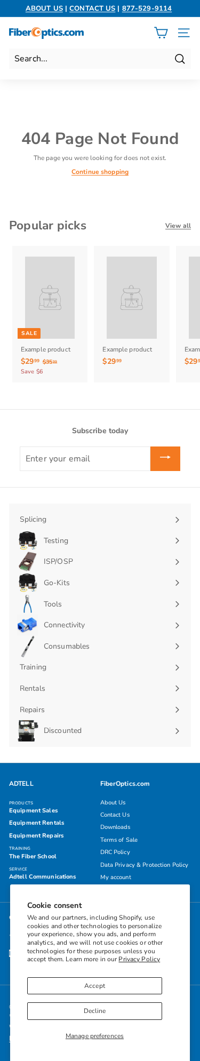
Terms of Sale (119, 840)
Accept (94, 986)
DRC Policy (115, 852)
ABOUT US (44, 8)
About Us (113, 803)
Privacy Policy (139, 959)
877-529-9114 (147, 8)
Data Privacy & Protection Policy (144, 865)
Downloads (115, 827)
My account (115, 877)
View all (178, 225)
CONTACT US (92, 8)
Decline (95, 1011)
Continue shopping (100, 171)
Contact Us (115, 815)
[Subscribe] (165, 458)
